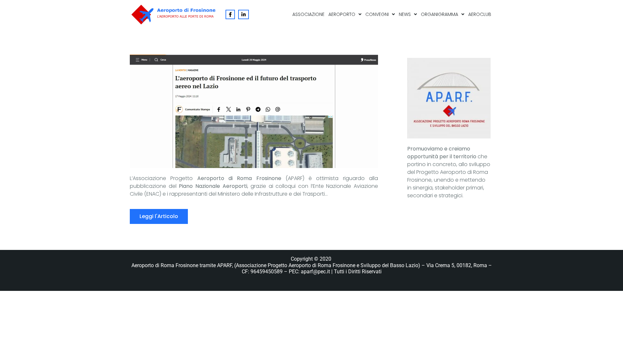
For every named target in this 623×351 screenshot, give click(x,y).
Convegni (377, 14)
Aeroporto (341, 14)
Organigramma (439, 14)
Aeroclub (479, 14)
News (405, 14)
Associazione (308, 14)
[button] (344, 14)
